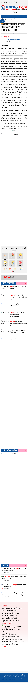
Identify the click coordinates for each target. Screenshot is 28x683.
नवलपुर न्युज (6, 37)
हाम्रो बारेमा (9, 677)
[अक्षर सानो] (7, 41)
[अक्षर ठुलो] (10, 41)
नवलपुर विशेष (10, 19)
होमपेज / (4, 19)
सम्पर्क (3, 677)
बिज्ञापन (19, 677)
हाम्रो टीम (14, 677)
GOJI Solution (12, 679)
